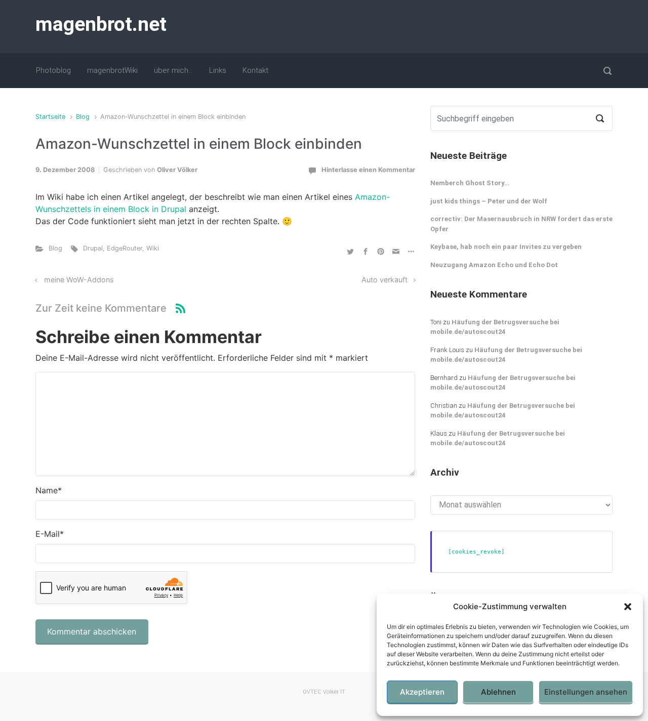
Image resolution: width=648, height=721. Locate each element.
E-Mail (49, 534)
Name (48, 490)
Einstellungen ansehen (585, 692)
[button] (628, 607)
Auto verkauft (384, 279)
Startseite (50, 116)
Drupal (93, 248)
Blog (83, 116)
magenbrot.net (101, 24)
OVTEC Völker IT (324, 692)
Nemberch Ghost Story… (469, 183)
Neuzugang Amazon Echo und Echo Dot (494, 265)
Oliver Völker (177, 170)
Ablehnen (498, 692)
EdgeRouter (124, 248)
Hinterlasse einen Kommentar (368, 170)
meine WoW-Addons (79, 279)
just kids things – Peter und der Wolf (488, 201)
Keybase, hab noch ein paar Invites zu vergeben (506, 246)
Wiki (152, 248)
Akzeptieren (422, 692)
